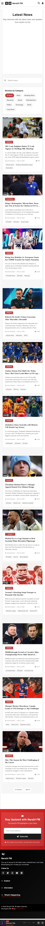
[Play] (3, 923)
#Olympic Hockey (25, 724)
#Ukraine (8, 503)
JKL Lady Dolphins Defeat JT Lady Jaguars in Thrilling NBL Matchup (19, 147)
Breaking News (29, 95)
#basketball (9, 168)
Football (10, 199)
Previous (19, 789)
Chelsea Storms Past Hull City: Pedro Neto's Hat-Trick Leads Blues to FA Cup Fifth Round (21, 372)
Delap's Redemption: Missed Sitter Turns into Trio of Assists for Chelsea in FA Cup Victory (22, 204)
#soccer (15, 557)
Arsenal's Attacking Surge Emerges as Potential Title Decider (20, 593)
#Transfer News (10, 275)
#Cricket (25, 443)
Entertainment (31, 100)
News (18, 95)
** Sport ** (10, 534)
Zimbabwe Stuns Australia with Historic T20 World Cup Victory (21, 426)
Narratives (10, 100)
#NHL (7, 724)
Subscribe (23, 836)
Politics (9, 105)
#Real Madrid (24, 557)
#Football (8, 222)
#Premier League (11, 611)
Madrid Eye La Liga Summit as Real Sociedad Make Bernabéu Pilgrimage (20, 539)
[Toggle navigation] (2, 3)
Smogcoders (20, 909)
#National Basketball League (24, 165)
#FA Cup (16, 389)
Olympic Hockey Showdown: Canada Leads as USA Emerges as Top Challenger (22, 707)
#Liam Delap (24, 222)
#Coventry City (29, 670)
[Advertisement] (22, 47)
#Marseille (19, 335)
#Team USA (14, 724)
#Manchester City (23, 611)
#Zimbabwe (9, 443)
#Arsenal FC (33, 611)
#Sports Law (16, 503)
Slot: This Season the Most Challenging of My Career (22, 761)
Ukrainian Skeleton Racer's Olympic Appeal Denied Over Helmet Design (20, 486)
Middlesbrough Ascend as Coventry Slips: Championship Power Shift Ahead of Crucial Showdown (22, 653)
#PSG (25, 335)
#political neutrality (27, 503)
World (29, 105)
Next (27, 789)
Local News (10, 109)
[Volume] (38, 923)
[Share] (42, 923)
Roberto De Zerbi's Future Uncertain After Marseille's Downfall (20, 318)
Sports (20, 100)
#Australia (18, 443)
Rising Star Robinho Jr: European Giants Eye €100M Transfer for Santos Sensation (22, 258)
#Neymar (27, 275)
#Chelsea (16, 222)
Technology (19, 105)
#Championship (10, 670)
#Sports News (10, 165)
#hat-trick (23, 389)
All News (9, 95)
